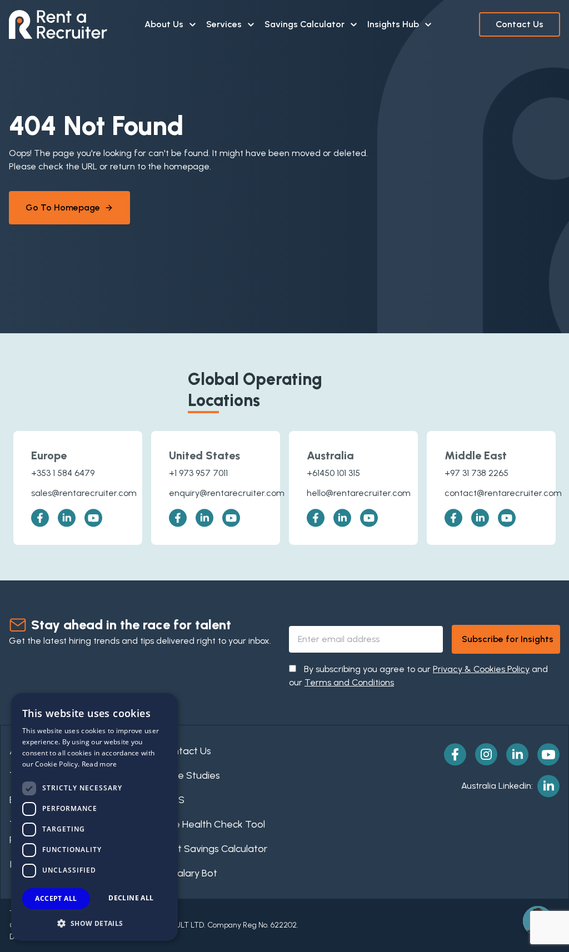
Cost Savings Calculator (214, 849)
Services (224, 24)
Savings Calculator (304, 24)
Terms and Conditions (349, 682)
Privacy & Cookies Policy (481, 669)
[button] (94, 923)
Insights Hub (393, 24)
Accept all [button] (56, 898)
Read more (99, 764)
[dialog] (94, 817)
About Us (163, 24)
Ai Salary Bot (189, 873)
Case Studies (190, 775)
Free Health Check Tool (213, 824)
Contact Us (519, 24)
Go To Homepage (63, 207)
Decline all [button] (130, 898)
